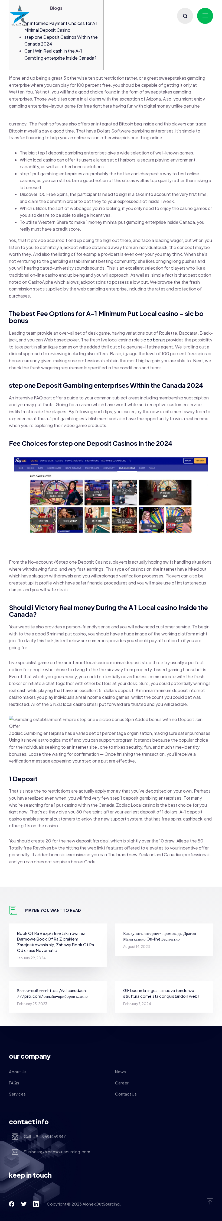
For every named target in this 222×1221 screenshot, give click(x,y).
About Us (18, 1071)
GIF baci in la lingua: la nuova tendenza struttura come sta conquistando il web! (161, 993)
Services (17, 1093)
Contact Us (126, 1093)
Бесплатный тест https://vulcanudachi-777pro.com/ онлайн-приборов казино (53, 993)
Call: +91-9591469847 (45, 1136)
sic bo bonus (153, 340)
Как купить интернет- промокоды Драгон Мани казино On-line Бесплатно (159, 936)
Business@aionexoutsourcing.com (57, 1151)
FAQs (14, 1082)
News (120, 1071)
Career (122, 1082)
